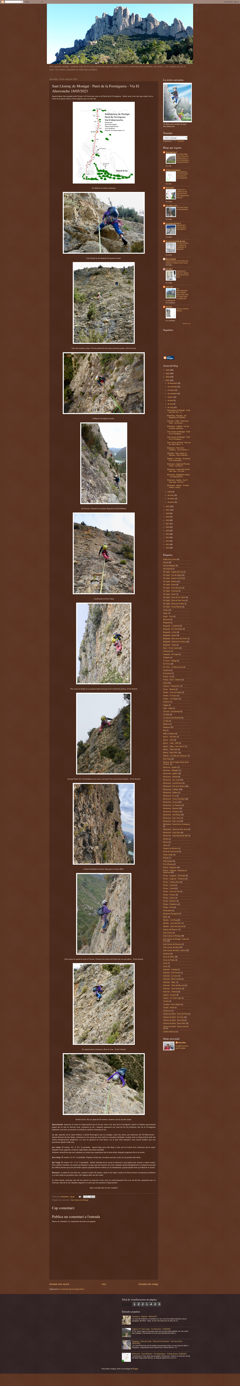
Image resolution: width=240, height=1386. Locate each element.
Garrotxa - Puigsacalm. (171, 686)
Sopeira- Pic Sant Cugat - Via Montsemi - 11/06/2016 (151, 1329)
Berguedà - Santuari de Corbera (174, 642)
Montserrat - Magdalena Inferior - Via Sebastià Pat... (178, 475)
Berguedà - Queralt (170, 635)
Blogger (135, 1369)
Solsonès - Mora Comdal (172, 979)
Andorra (166, 610)
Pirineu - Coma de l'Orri (171, 891)
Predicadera (167, 910)
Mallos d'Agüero (169, 734)
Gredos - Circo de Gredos (172, 692)
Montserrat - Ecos (169, 796)
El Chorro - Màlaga (170, 661)
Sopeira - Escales (169, 995)
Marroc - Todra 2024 (170, 749)
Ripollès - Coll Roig (170, 920)
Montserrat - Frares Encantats (174, 799)
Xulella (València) (169, 1032)
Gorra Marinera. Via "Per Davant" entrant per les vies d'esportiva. (182, 175)
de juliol (171, 400)
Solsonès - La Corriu (170, 976)
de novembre (173, 387)
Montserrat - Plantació (171, 812)
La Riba (166, 721)
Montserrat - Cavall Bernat (172, 783)
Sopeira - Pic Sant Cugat (172, 998)
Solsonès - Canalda (170, 969)
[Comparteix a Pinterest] (94, 1196)
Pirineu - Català (168, 888)
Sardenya (166, 954)
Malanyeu (166, 727)
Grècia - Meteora (169, 689)
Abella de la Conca (170, 559)
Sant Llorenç (167, 933)
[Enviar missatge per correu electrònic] (80, 1197)
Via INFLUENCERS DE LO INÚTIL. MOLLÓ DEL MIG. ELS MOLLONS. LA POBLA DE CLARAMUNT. (177, 294)
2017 (168, 524)
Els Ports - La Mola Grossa (173, 667)
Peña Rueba (167, 861)
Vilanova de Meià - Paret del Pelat (175, 1014)
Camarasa (166, 651)
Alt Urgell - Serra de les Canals (174, 597)
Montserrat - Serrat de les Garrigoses (176, 824)
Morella (165, 839)
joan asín (169, 287)
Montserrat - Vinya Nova (172, 832)
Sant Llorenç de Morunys (172, 944)
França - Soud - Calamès (172, 680)
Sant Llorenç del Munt (171, 947)
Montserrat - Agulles (170, 773)
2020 (168, 513)
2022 (168, 506)
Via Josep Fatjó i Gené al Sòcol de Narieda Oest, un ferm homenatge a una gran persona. (183, 158)
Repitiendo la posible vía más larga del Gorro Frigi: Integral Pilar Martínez (183, 194)
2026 (168, 370)
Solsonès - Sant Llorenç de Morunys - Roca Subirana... (178, 454)
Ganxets (169, 307)
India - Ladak (167, 708)
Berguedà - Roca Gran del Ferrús (175, 638)
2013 (168, 537)
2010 (168, 548)
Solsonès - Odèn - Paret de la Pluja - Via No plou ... (178, 422)
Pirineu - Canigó (169, 885)
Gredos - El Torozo (170, 696)
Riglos (165, 917)
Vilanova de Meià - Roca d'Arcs (174, 1023)
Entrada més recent (59, 1284)
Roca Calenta (171, 259)
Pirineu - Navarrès (169, 901)
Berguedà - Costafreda (171, 626)
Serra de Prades (169, 960)
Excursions (167, 673)
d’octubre (171, 390)
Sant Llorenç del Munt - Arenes (174, 950)
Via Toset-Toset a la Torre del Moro (182, 208)
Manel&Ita (182, 1043)
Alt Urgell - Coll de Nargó (172, 575)
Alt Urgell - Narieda (170, 581)
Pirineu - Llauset (169, 898)
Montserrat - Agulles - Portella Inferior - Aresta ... (178, 486)
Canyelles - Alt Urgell (170, 654)
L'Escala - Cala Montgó (171, 711)
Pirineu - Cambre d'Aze (171, 882)
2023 (168, 380)
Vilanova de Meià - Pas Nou (173, 1017)
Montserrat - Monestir (171, 808)
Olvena (165, 842)
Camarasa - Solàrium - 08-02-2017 (144, 1316)
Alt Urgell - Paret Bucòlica (172, 588)
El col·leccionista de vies (175, 241)
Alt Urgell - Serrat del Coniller (173, 604)
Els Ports (166, 664)
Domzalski (170, 188)
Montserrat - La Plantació (172, 805)
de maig (171, 407)
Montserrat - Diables (170, 792)
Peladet (166, 858)
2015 (168, 531)
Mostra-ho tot (187, 323)
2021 (168, 510)
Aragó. (165, 613)
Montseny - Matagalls (171, 770)
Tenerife (166, 1001)
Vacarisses (167, 1011)
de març (171, 495)
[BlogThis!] (87, 1196)
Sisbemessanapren (173, 170)
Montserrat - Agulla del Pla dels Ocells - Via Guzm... (178, 465)
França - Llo (167, 676)
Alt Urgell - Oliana (169, 585)
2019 (168, 517)
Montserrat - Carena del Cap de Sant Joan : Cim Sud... (178, 470)
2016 (168, 527)
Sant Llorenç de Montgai (79, 1200)
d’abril (170, 492)
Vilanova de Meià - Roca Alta (173, 1020)
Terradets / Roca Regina (172, 1004)
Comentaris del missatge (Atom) (72, 1289)
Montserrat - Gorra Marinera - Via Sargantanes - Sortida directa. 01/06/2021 (159, 1354)
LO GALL (169, 269)
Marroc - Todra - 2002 (171, 743)
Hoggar (165, 705)
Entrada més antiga (148, 1284)
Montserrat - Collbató (170, 789)
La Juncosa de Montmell (172, 718)
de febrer (171, 499)
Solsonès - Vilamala (170, 992)
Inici (104, 1284)
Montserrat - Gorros (170, 802)
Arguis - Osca (168, 616)
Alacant (166, 562)
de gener (171, 502)
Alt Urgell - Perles (169, 594)
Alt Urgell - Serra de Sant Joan (174, 600)
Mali (164, 730)
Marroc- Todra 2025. (170, 752)
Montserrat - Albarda (170, 777)
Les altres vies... (172, 205)
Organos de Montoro (170, 848)
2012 (168, 541)
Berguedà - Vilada (169, 645)
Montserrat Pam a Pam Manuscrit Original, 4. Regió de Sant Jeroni (177, 262)
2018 (168, 520)
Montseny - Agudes (170, 767)
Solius (165, 966)
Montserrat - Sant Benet (171, 815)
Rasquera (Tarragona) (171, 914)
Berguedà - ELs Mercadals (172, 629)
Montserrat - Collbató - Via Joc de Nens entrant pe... (178, 427)
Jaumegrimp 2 (171, 152)
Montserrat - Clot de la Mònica (174, 786)
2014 (168, 534)
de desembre (173, 383)
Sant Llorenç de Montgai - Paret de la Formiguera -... (178, 433)
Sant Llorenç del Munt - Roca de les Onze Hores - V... (178, 443)
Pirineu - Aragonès (169, 867)
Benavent (166, 619)
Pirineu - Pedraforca (170, 904)
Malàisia (166, 724)
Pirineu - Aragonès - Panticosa (174, 879)
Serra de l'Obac (168, 957)
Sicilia (165, 963)
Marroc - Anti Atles (169, 737)
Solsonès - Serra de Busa (172, 989)
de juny (170, 404)
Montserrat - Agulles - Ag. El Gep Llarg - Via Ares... (177, 481)
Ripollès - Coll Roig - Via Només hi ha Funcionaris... (178, 459)
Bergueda (166, 623)
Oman (165, 845)
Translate (180, 141)
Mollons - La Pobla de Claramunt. (175, 756)
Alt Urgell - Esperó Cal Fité (172, 578)
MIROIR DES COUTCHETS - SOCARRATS (182, 227)
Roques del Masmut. (170, 929)
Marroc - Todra (168, 740)
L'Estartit (166, 714)
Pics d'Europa (168, 864)
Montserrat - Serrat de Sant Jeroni (175, 829)
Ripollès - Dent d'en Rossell (173, 926)
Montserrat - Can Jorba (171, 780)
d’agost (170, 397)
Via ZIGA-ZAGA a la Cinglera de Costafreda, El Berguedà (182, 246)
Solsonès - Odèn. (169, 982)
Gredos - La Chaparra (171, 699)
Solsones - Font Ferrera (171, 973)
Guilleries (166, 702)
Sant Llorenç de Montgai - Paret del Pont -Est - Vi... (178, 411)
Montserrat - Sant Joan (171, 821)
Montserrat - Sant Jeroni (172, 818)
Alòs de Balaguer (169, 566)
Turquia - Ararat (168, 1007)
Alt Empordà (167, 569)
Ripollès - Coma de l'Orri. (172, 923)
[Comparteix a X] (89, 1196)
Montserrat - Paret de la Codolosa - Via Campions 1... (178, 449)
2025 (168, 373)
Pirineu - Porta (168, 907)
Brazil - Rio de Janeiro (171, 648)
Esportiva (166, 670)
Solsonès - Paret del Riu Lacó (174, 985)
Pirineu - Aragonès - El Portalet (174, 876)
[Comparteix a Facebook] (91, 1196)
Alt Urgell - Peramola (170, 591)
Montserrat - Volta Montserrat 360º (175, 836)
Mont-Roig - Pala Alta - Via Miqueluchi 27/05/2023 (176, 416)
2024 (168, 377)
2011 (168, 544)
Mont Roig (166, 759)
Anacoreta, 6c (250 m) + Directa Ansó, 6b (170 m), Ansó (183, 274)
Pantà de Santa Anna (170, 851)
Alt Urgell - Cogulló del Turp (173, 572)
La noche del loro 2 (173, 223)
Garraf (165, 683)
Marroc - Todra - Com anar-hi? (174, 746)
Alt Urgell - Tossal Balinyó (172, 607)
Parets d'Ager (168, 855)
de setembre (172, 394)
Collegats (166, 657)
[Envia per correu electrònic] (84, 1196)
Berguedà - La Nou (170, 632)
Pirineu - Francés (169, 895)
